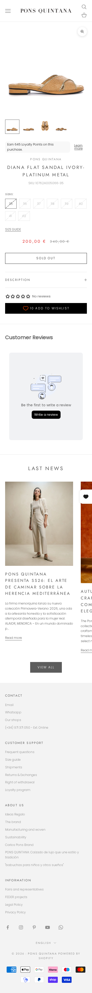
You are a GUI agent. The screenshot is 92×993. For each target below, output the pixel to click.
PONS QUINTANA (46, 159)
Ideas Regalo (15, 814)
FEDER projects (16, 897)
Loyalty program (17, 790)
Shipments (13, 767)
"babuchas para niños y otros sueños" (34, 865)
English (43, 943)
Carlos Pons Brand (19, 845)
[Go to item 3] (45, 127)
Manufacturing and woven (25, 829)
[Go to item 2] (28, 127)
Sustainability (15, 837)
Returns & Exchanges (21, 775)
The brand (13, 822)
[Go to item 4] (61, 127)
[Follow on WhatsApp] (60, 927)
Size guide (13, 759)
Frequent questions (19, 752)
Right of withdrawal (19, 782)
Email (9, 705)
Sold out (45, 258)
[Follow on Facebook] (7, 927)
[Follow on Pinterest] (34, 927)
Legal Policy (14, 904)
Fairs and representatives (24, 889)
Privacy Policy (15, 912)
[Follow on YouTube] (47, 927)
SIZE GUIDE (13, 229)
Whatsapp (13, 712)
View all (46, 667)
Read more (13, 638)
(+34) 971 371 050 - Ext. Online (26, 727)
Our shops (13, 720)
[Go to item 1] (12, 127)
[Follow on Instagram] (21, 927)
